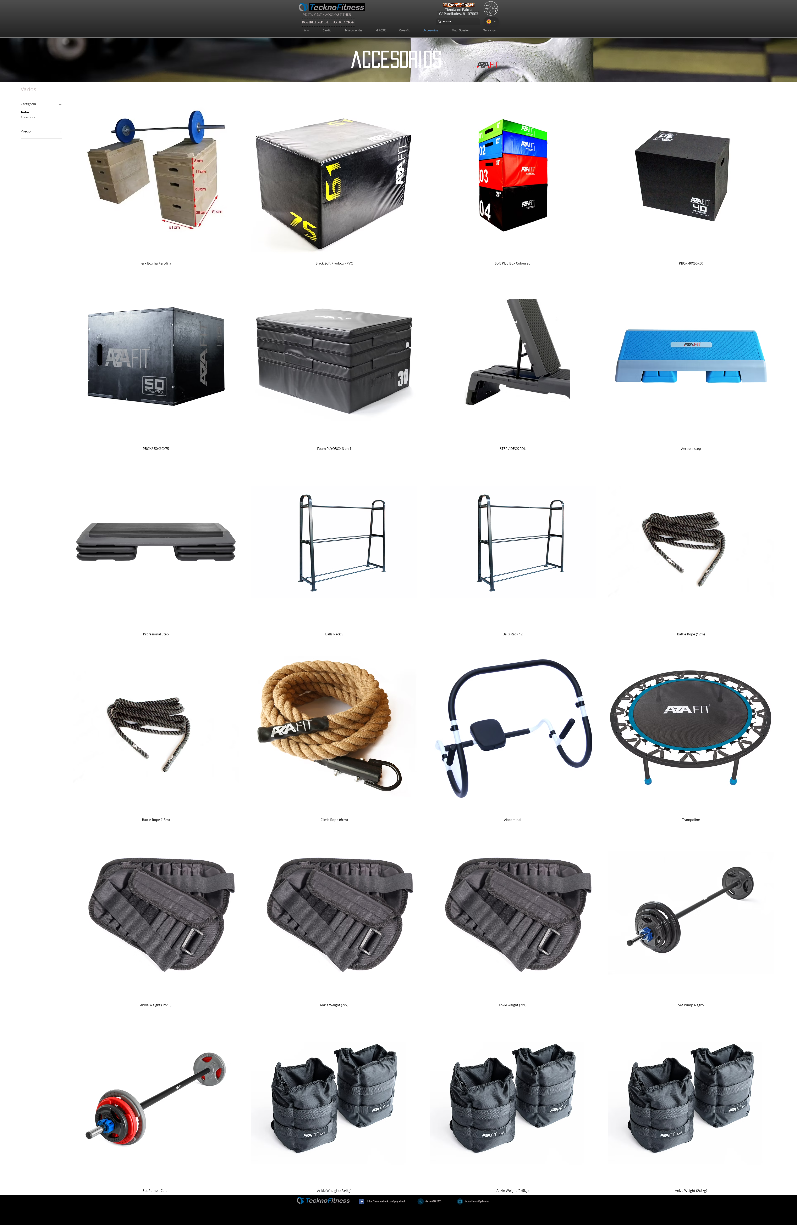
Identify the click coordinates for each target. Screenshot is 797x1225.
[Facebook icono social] (361, 1201)
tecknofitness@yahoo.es (477, 1201)
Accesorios (28, 117)
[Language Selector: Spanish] (491, 21)
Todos (25, 112)
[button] (489, 31)
